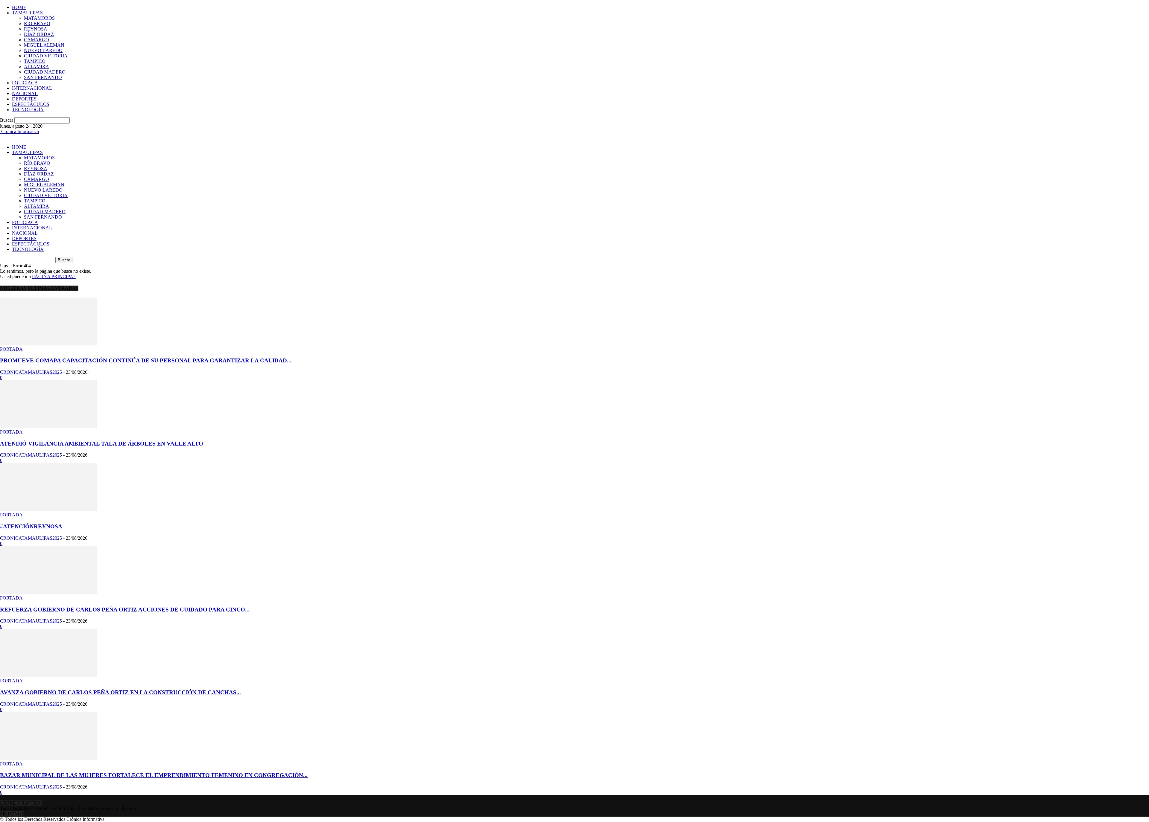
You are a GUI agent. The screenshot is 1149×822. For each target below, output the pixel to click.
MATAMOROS (39, 18)
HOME (19, 7)
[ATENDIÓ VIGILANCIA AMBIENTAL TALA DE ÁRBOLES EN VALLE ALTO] (48, 426)
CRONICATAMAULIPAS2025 (31, 372)
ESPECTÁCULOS (30, 104)
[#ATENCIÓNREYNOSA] (48, 509)
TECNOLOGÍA (28, 109)
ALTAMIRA (36, 66)
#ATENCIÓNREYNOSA (31, 526)
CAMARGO (36, 39)
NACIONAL (25, 93)
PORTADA (11, 349)
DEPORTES (24, 98)
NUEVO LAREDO (43, 50)
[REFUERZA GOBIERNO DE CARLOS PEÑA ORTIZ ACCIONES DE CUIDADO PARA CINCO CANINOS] (48, 592)
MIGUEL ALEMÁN (44, 45)
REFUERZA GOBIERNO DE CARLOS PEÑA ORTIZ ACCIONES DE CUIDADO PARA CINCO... (125, 609)
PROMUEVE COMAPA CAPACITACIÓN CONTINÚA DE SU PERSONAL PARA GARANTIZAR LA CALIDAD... (145, 360)
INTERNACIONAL (32, 88)
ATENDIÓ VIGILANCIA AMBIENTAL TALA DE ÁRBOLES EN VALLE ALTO (101, 443)
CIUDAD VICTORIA (46, 55)
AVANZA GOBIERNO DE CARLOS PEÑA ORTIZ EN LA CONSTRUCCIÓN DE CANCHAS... (120, 692)
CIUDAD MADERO (45, 71)
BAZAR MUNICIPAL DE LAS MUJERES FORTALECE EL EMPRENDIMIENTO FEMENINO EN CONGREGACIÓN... (154, 775)
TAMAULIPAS (27, 12)
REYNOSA (35, 28)
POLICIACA (25, 82)
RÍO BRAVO (37, 23)
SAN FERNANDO (43, 77)
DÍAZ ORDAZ (39, 34)
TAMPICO (34, 61)
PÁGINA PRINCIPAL (54, 276)
